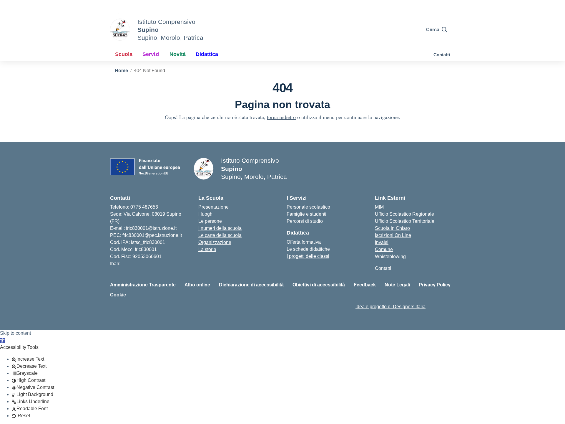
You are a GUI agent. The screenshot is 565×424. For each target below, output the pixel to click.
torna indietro (281, 117)
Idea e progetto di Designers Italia (390, 306)
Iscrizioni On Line (393, 235)
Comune (384, 249)
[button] (2, 340)
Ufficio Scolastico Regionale (404, 214)
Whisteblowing (390, 256)
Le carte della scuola (220, 235)
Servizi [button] (150, 54)
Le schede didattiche (308, 249)
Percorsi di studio (305, 221)
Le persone (210, 221)
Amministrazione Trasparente (143, 284)
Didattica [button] (207, 54)
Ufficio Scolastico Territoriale (404, 221)
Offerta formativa (304, 242)
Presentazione (213, 206)
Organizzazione (214, 242)
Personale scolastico (308, 206)
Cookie (118, 294)
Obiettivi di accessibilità (319, 284)
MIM (379, 206)
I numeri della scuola (220, 228)
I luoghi (206, 214)
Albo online (197, 284)
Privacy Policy (435, 284)
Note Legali (397, 284)
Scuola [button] (123, 54)
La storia (207, 249)
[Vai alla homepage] (120, 30)
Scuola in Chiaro (392, 228)
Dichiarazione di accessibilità (251, 284)
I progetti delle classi (308, 256)
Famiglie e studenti (306, 214)
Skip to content (15, 333)
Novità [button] (178, 54)
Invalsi (381, 242)
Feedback (365, 284)
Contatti (441, 54)
